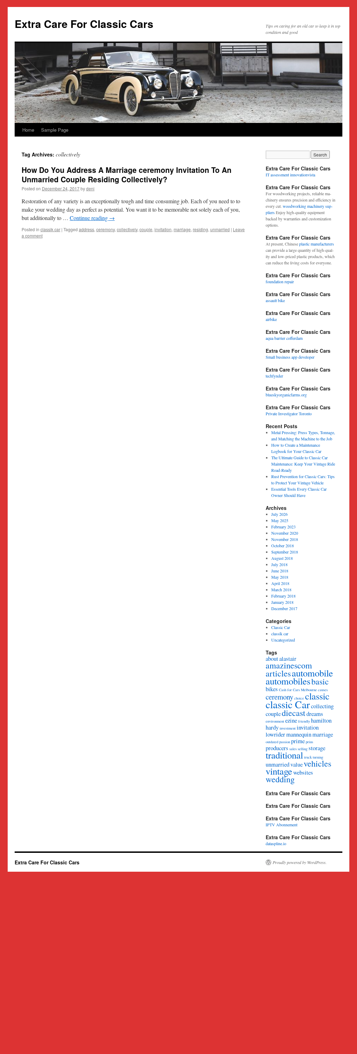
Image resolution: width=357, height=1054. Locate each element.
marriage (182, 229)
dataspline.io (276, 843)
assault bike (275, 300)
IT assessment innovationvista (290, 174)
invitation (163, 229)
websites (303, 772)
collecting (322, 706)
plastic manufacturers (316, 244)
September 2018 (284, 552)
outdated (272, 741)
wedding (280, 779)
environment (275, 721)
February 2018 (283, 596)
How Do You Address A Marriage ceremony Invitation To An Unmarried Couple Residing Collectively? (126, 174)
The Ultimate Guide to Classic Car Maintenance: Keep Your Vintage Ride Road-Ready (303, 464)
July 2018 (279, 564)
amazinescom (289, 665)
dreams (314, 714)
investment (288, 728)
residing (200, 229)
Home (28, 129)
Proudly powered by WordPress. (300, 862)
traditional (284, 755)
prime (298, 741)
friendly (304, 721)
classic (317, 696)
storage (317, 748)
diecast (293, 712)
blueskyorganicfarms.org (286, 394)
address (86, 229)
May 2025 (279, 520)
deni (90, 188)
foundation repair (280, 281)
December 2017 (284, 608)
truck (308, 757)
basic (320, 681)
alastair (287, 658)
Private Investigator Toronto (289, 413)
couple (145, 229)
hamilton (321, 720)
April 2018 (280, 583)
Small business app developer (290, 357)
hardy (272, 727)
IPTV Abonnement (281, 824)
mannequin (298, 734)
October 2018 (282, 545)
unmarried (220, 229)
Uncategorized (283, 640)
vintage (279, 771)
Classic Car (280, 627)
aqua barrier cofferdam (284, 338)
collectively (127, 229)
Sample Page (54, 129)
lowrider (275, 734)
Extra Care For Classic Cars (84, 23)
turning (318, 757)
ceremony (105, 229)
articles (278, 673)
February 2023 (283, 526)
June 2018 (279, 570)
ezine (291, 720)
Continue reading (92, 217)
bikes (272, 689)
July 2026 (279, 514)
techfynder (274, 376)
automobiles (288, 681)
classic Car (288, 704)
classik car (50, 229)
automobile (312, 673)
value (296, 764)
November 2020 (284, 533)
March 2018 (281, 589)
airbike (271, 319)
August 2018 (282, 558)
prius (309, 741)
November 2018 (284, 539)
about (272, 658)
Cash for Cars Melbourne (298, 689)
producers (277, 748)
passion (284, 741)
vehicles (317, 763)
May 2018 (279, 577)
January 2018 (282, 602)
